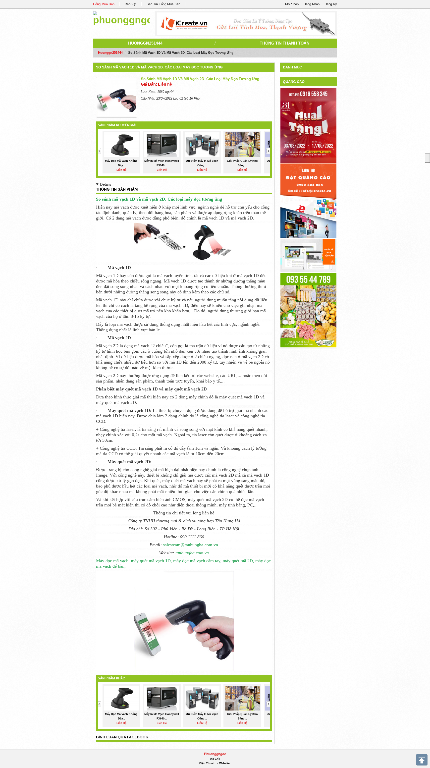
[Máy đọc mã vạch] (184, 620)
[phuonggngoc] (121, 17)
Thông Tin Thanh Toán (285, 43)
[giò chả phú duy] (308, 310)
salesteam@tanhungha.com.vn (190, 544)
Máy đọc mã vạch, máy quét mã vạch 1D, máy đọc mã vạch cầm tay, (158, 560)
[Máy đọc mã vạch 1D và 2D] (184, 242)
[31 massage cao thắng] (308, 125)
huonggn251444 (145, 43)
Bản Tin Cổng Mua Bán (163, 4)
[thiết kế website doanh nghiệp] (308, 255)
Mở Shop (292, 4)
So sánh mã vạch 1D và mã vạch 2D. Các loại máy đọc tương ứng (159, 67)
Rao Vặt (130, 4)
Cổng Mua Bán (103, 4)
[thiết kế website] (246, 23)
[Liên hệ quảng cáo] (308, 200)
